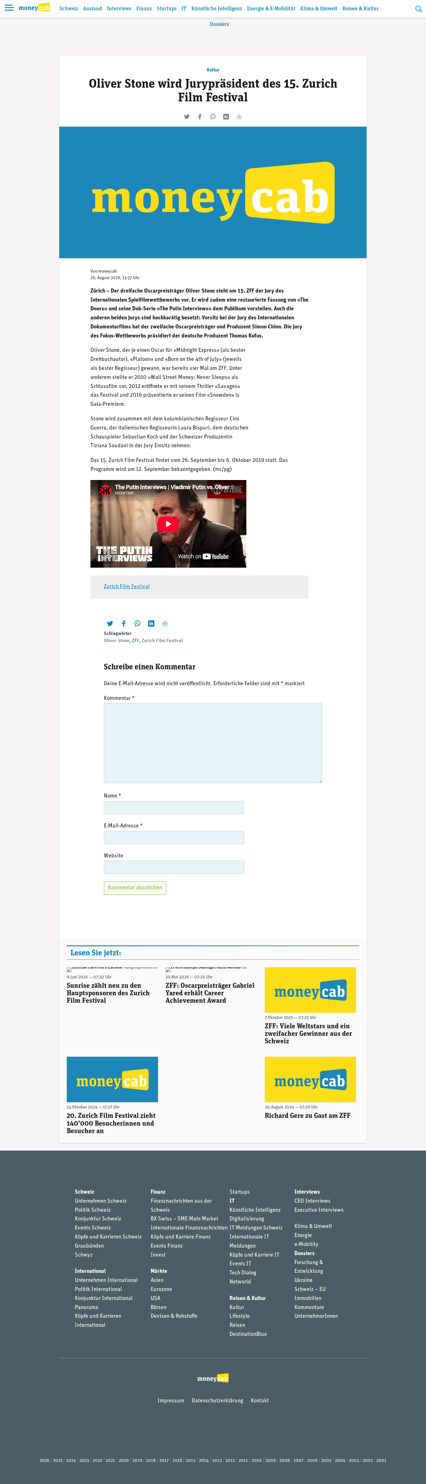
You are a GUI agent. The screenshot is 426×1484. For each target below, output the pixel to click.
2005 (326, 1460)
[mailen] (239, 116)
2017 (164, 1460)
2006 (312, 1460)
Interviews (119, 9)
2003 (354, 1460)
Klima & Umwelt (318, 9)
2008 (284, 1460)
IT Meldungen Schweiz (256, 1228)
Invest (158, 1255)
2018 (151, 1460)
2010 (257, 1460)
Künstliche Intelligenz (216, 9)
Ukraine (303, 1280)
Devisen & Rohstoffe (174, 1316)
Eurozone (161, 1289)
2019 (137, 1460)
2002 (368, 1460)
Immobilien (308, 1299)
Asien (157, 1280)
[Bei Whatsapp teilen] (213, 116)
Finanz (144, 9)
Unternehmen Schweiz (101, 1201)
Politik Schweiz (93, 1210)
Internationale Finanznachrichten (189, 1228)
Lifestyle (240, 1316)
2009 (270, 1460)
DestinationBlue (248, 1334)
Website (113, 856)
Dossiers (219, 24)
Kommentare (309, 1308)
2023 (84, 1460)
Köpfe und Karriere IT (254, 1255)
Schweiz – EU (310, 1289)
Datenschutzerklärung (217, 1401)
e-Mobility (306, 1245)
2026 (44, 1460)
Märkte (159, 1271)
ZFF (135, 640)
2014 (204, 1460)
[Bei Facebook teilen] (200, 116)
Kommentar (119, 698)
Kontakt (260, 1401)
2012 (230, 1460)
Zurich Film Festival (127, 587)
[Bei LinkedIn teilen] (226, 116)
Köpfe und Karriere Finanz (181, 1237)
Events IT (240, 1264)
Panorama (86, 1308)
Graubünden (89, 1246)
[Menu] (9, 8)
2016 (177, 1460)
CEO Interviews (312, 1201)
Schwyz (84, 1255)
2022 (97, 1460)
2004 (340, 1460)
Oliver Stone (116, 640)
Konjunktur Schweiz (98, 1219)
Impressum (170, 1401)
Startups (167, 9)
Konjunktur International (104, 1299)
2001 (381, 1460)
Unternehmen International (106, 1280)
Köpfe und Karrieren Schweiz (108, 1237)
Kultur (213, 70)
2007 (298, 1460)
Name (112, 796)
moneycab (107, 271)
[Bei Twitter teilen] (186, 116)
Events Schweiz (93, 1228)
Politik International (98, 1289)
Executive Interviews (319, 1210)
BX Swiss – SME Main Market (184, 1219)
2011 (243, 1460)
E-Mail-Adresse (123, 826)
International (90, 1271)
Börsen (159, 1308)
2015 (190, 1460)
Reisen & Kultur (360, 9)
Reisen (237, 1325)
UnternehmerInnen (316, 1316)
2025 (57, 1460)
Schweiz (69, 9)
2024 (71, 1460)
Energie (303, 1236)
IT (184, 9)
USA (155, 1299)
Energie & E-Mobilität (271, 9)
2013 (217, 1460)
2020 (124, 1460)
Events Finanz (167, 1246)
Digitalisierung (247, 1219)
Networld (240, 1282)
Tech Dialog (243, 1273)
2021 (110, 1460)
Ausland (92, 9)
